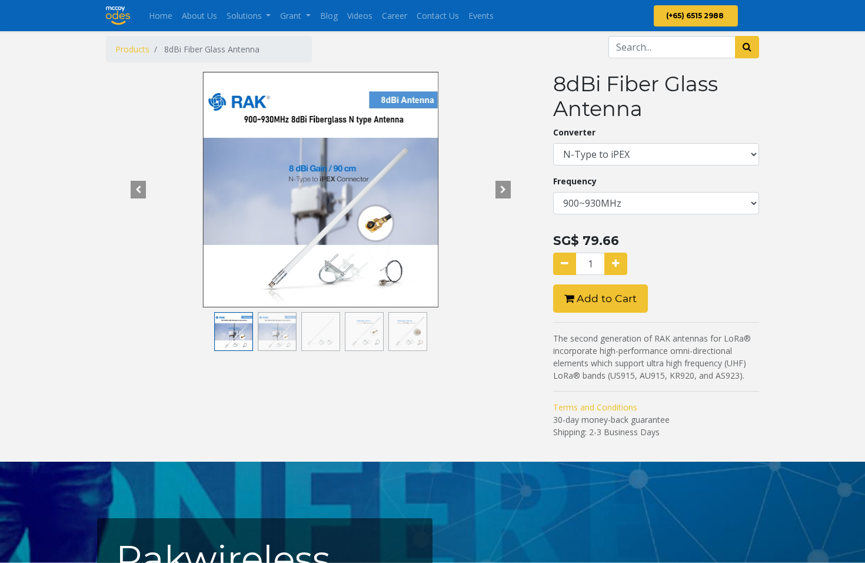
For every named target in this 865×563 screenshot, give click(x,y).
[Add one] (615, 264)
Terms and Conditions (595, 407)
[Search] (747, 47)
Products (132, 49)
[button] (138, 189)
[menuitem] (160, 16)
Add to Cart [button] (605, 298)
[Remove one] (564, 264)
